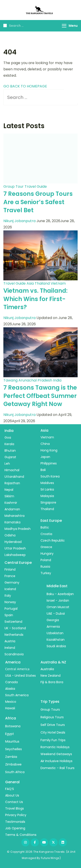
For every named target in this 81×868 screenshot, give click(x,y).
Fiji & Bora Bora (51, 682)
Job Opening (15, 828)
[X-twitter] (53, 842)
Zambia (11, 756)
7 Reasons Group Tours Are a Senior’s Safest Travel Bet (38, 202)
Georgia (53, 620)
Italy (7, 595)
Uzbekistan (55, 633)
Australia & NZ (53, 662)
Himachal (11, 470)
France (9, 576)
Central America (17, 669)
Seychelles (13, 749)
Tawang (10, 380)
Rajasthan (12, 483)
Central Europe (18, 562)
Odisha (10, 535)
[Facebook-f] (35, 842)
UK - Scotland (15, 628)
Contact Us (14, 802)
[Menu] (64, 25)
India (57, 380)
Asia (30, 283)
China (45, 444)
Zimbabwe (13, 764)
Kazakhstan (56, 639)
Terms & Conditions (20, 834)
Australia (47, 669)
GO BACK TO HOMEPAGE (25, 86)
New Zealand (50, 675)
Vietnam (58, 283)
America (12, 662)
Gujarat (10, 457)
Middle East (57, 586)
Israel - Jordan (58, 600)
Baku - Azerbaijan (60, 594)
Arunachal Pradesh (35, 380)
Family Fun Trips (52, 740)
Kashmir (10, 502)
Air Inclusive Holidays (56, 761)
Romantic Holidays (55, 747)
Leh (7, 463)
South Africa (15, 772)
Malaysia (47, 496)
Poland (45, 560)
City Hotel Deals (52, 732)
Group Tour (13, 186)
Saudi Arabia (56, 646)
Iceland (10, 589)
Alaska (10, 688)
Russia (45, 566)
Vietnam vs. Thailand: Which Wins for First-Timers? (35, 299)
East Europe (51, 520)
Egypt (9, 734)
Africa (10, 718)
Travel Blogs (14, 808)
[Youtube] (44, 842)
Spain (8, 615)
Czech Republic (52, 540)
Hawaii (10, 708)
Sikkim (9, 496)
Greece (46, 547)
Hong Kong (48, 450)
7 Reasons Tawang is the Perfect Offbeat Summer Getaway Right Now (40, 396)
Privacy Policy (15, 815)
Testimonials (15, 821)
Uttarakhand (14, 476)
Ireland (9, 647)
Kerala (9, 444)
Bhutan (10, 450)
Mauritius (12, 741)
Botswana (12, 726)
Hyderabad (13, 542)
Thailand (42, 283)
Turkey (45, 573)
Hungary (47, 553)
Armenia (53, 626)
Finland (10, 569)
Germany (11, 582)
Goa (7, 437)
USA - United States (20, 675)
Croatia (46, 534)
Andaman (12, 509)
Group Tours (50, 709)
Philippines (48, 463)
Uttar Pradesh (15, 548)
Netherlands (13, 634)
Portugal (11, 608)
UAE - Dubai (56, 613)
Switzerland (13, 621)
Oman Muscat (58, 607)
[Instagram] (25, 842)
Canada (11, 682)
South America (17, 695)
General (12, 782)
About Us (12, 795)
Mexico (10, 701)
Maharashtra (14, 515)
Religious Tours (52, 717)
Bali (43, 470)
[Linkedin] (63, 842)
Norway (10, 602)
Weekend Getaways (56, 754)
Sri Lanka (47, 489)
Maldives (47, 483)
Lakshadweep (15, 555)
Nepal (8, 489)
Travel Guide (36, 186)
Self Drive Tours (52, 725)
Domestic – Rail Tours (57, 768)
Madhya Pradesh (17, 529)
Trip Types (49, 701)
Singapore (48, 502)
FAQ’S (9, 789)
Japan (45, 457)
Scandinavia (14, 654)
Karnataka (12, 522)
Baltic (44, 527)
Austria (9, 641)
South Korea (50, 476)
